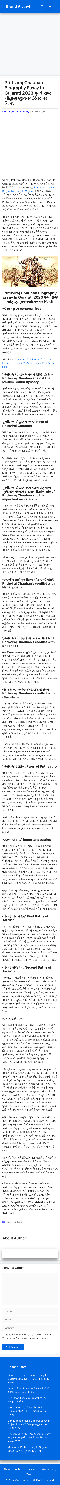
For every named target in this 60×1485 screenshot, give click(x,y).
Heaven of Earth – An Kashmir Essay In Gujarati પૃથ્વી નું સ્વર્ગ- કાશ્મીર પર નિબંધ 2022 (29, 1438)
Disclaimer (32, 1469)
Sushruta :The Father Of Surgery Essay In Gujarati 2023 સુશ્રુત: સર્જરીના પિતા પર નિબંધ (29, 363)
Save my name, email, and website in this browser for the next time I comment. (30, 1336)
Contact (18, 1469)
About (7, 1469)
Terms (30, 1474)
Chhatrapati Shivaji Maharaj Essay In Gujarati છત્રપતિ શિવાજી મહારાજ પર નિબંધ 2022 (29, 1424)
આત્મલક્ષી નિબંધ (14, 1222)
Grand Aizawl (18, 6)
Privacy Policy (49, 1469)
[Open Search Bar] (42, 6)
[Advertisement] (30, 43)
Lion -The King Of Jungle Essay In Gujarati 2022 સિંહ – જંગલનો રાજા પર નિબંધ (28, 1379)
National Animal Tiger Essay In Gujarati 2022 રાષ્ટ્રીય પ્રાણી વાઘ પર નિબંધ (28, 1411)
